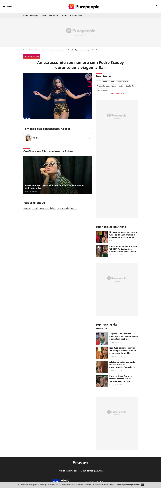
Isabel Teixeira (108, 82)
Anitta (31, 50)
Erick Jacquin (102, 90)
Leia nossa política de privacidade (128, 485)
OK (142, 485)
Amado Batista (122, 82)
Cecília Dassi (131, 86)
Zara (114, 86)
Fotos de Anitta (40, 50)
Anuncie (99, 470)
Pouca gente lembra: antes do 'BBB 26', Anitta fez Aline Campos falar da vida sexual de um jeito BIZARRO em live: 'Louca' (123, 251)
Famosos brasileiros (47, 208)
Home (25, 50)
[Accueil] (83, 6)
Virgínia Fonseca (103, 86)
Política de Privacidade (68, 470)
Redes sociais (63, 208)
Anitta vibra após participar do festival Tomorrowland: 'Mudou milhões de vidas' (54, 186)
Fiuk (98, 82)
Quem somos (87, 470)
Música (27, 208)
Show (35, 208)
